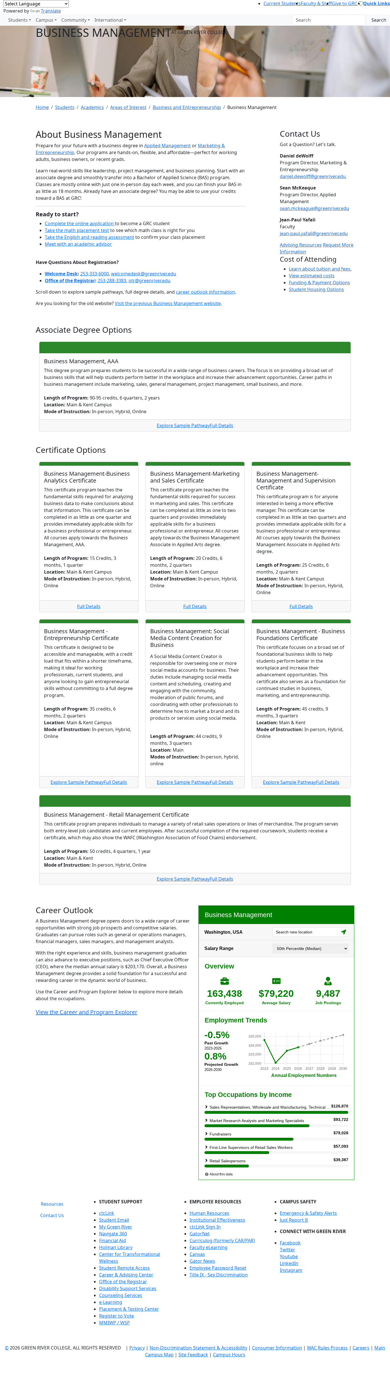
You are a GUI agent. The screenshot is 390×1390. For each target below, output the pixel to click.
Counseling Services (120, 1295)
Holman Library (115, 1247)
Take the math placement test (77, 230)
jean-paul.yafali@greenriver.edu (314, 233)
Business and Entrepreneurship (187, 107)
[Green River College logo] (0, 20)
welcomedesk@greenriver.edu (143, 274)
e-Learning (110, 1302)
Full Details (221, 425)
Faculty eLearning (209, 1247)
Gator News (202, 1261)
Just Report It (294, 1220)
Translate (51, 11)
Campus (44, 20)
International (109, 20)
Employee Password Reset (218, 1268)
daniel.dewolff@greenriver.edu (313, 176)
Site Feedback (193, 1354)
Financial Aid (112, 1240)
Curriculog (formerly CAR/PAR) (222, 1240)
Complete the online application (80, 223)
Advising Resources (301, 245)
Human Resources (209, 1213)
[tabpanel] (222, 1264)
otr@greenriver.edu (149, 280)
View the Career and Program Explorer (86, 1012)
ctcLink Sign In (205, 1227)
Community (74, 20)
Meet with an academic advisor (78, 244)
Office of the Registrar (70, 280)
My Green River (115, 1227)
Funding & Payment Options (319, 282)
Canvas (197, 1254)
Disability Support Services (127, 1288)
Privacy (137, 1348)
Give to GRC (345, 3)
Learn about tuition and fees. (320, 269)
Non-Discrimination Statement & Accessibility (198, 1348)
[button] (317, 1242)
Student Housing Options (316, 289)
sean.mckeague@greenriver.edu (314, 208)
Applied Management (167, 145)
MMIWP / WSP (114, 1323)
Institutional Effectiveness (217, 1220)
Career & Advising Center (126, 1275)
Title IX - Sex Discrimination (219, 1275)
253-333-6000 (94, 274)
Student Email (114, 1220)
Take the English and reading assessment (89, 237)
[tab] (52, 1204)
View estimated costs (312, 276)
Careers (361, 1348)
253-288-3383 (112, 280)
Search (378, 20)
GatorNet (200, 1233)
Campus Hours (229, 1354)
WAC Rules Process (327, 1348)
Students (18, 20)
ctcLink (106, 1213)
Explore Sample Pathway (183, 425)
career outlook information (205, 292)
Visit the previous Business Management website (168, 303)
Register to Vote (116, 1316)
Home (42, 107)
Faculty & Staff (316, 3)
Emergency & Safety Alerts (308, 1213)
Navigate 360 (113, 1233)
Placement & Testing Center (129, 1309)
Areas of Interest (128, 107)
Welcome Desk (61, 274)
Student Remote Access (124, 1268)
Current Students (282, 3)
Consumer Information (277, 1348)
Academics (92, 107)
